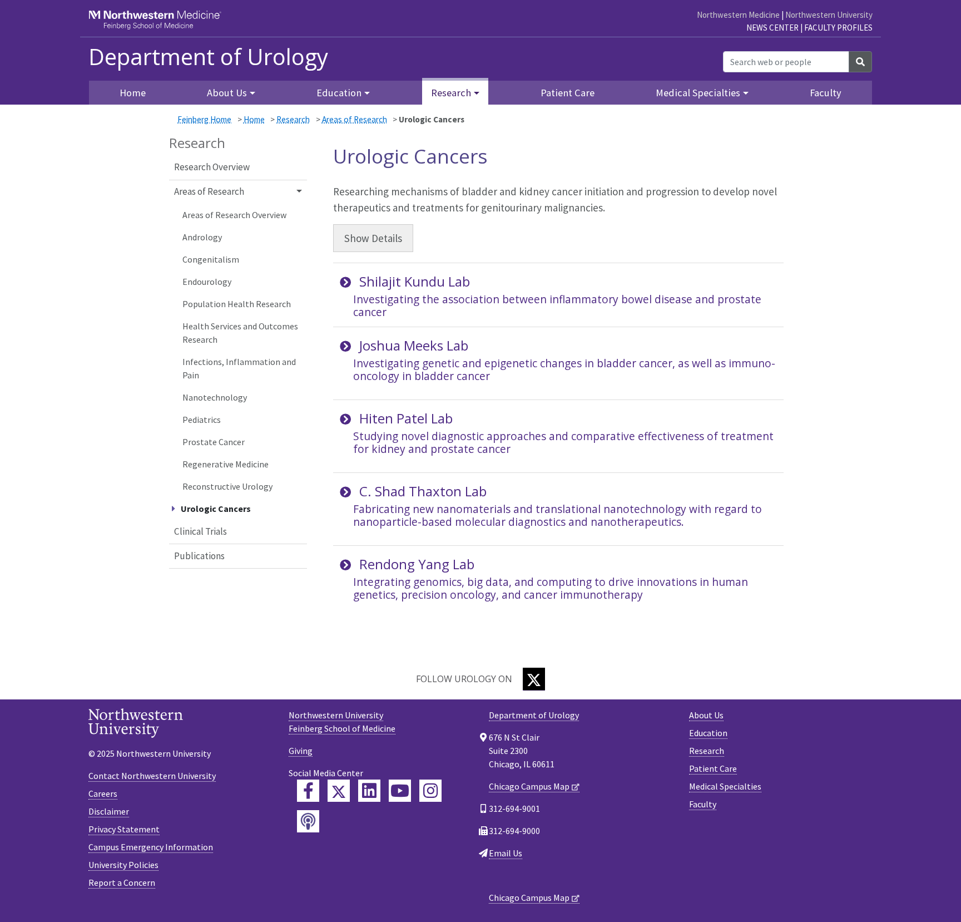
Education (708, 732)
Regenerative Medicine (225, 464)
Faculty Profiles (838, 27)
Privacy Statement (124, 829)
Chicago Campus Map (529, 786)
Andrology (202, 237)
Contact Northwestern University (152, 775)
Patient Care (568, 92)
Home (254, 119)
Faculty (825, 92)
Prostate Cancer (213, 441)
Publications (199, 556)
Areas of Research (354, 119)
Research (293, 119)
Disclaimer (108, 811)
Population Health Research (236, 303)
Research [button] (451, 92)
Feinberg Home (204, 119)
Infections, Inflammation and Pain (239, 368)
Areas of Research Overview (234, 214)
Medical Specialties (725, 786)
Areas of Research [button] (209, 191)
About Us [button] (227, 92)
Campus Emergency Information (150, 846)
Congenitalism (210, 259)
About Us (706, 715)
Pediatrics (201, 419)
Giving (301, 750)
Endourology (206, 281)
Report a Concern (121, 882)
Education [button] (338, 92)
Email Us (505, 853)
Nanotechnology (214, 397)
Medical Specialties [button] (698, 92)
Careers (102, 793)
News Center (772, 27)
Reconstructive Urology (227, 486)
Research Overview (212, 167)
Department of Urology (208, 57)
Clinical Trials (200, 531)
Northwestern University (829, 14)
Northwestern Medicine (738, 14)
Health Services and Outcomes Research (240, 333)
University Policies (123, 864)
